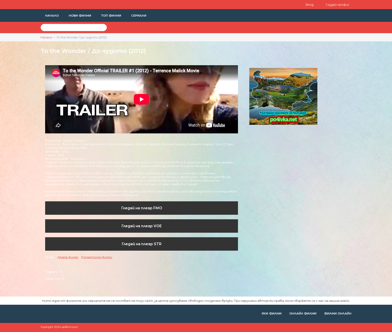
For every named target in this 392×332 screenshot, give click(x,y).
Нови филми (80, 15)
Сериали (138, 15)
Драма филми (67, 257)
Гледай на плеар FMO (141, 208)
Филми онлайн (337, 313)
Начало (52, 15)
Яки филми (272, 313)
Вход (310, 4)
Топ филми (111, 15)
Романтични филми (96, 257)
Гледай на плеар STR (142, 244)
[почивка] (283, 123)
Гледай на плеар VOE (141, 226)
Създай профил (337, 4)
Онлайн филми (303, 313)
